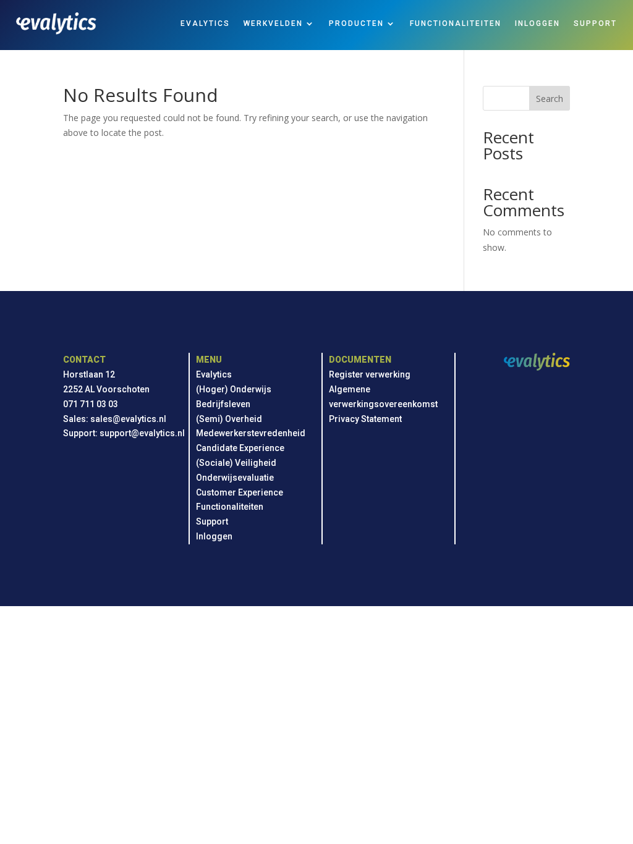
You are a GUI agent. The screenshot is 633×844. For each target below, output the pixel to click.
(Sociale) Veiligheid (236, 463)
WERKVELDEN (273, 23)
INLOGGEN (537, 23)
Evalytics (214, 374)
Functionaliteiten (229, 507)
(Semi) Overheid (229, 419)
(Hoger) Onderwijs (233, 389)
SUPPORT (595, 23)
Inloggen (214, 536)
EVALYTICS (205, 23)
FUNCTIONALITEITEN (455, 23)
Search (549, 98)
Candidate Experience (240, 448)
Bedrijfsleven (223, 404)
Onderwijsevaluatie (235, 478)
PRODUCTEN (356, 23)
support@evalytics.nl (142, 433)
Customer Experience (239, 492)
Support (212, 521)
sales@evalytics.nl (128, 419)
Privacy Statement (365, 419)
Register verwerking (369, 374)
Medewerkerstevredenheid (250, 433)
